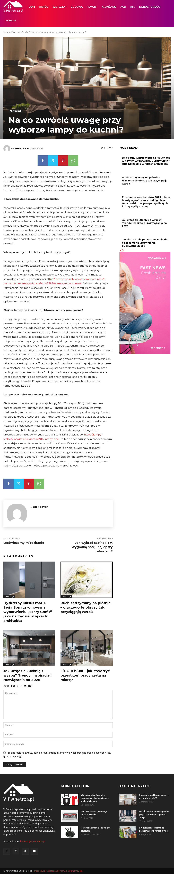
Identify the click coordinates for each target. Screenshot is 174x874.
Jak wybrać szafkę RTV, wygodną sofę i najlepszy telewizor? (92, 547)
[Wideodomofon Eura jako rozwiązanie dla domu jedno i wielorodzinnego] (69, 799)
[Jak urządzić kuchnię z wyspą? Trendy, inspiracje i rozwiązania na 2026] (29, 648)
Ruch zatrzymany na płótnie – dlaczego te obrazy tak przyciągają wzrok (85, 607)
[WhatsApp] (73, 160)
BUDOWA (77, 6)
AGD (123, 6)
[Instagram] (16, 851)
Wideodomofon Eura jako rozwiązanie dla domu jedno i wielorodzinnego (95, 798)
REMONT (92, 6)
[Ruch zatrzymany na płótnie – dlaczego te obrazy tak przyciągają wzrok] (86, 580)
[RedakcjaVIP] (7, 148)
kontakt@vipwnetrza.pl (32, 841)
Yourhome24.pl (75, 870)
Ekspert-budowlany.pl (57, 870)
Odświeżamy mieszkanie (23, 543)
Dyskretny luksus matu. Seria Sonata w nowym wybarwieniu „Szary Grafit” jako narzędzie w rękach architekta (27, 612)
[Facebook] (43, 160)
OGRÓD (43, 6)
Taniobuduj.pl (39, 870)
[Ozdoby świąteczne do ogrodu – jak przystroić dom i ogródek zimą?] (127, 816)
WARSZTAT (60, 6)
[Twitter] (53, 160)
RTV (132, 6)
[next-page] (123, 250)
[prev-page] (120, 250)
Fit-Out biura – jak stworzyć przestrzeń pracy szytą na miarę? (85, 675)
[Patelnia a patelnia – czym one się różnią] (69, 832)
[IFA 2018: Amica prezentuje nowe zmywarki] (69, 816)
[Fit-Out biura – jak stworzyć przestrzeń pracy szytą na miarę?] (86, 648)
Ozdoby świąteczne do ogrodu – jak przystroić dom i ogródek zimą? (154, 814)
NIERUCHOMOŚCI (150, 6)
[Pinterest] (63, 160)
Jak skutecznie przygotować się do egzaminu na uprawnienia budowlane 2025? (145, 242)
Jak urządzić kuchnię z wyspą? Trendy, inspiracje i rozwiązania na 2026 (27, 675)
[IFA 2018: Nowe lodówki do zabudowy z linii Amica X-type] (127, 832)
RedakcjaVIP (21, 148)
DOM (32, 6)
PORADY (10, 20)
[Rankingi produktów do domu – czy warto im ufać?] (127, 799)
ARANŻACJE (109, 6)
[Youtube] (34, 851)
